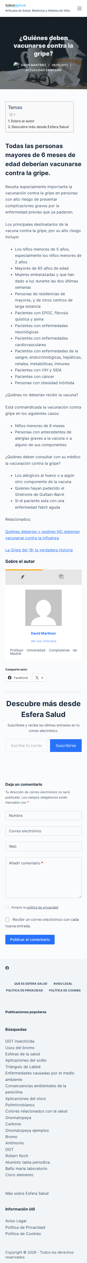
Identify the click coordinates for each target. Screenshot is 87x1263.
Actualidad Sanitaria (43, 70)
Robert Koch (16, 1155)
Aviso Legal (62, 983)
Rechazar (55, 1257)
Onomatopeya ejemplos (27, 1130)
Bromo (11, 1136)
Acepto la (34, 907)
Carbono (13, 1123)
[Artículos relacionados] (62, 577)
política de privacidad (42, 907)
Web (12, 846)
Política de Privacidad (24, 990)
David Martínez (43, 633)
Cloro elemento (19, 1174)
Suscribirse (66, 745)
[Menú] (79, 8)
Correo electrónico (25, 831)
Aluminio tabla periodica (27, 1162)
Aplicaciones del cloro (25, 1098)
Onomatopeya (18, 1117)
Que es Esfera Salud (30, 983)
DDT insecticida (19, 1041)
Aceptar (30, 1257)
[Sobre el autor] (24, 577)
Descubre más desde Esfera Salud (40, 127)
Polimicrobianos (20, 1104)
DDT (9, 1149)
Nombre (16, 815)
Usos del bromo (20, 1047)
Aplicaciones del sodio (26, 1060)
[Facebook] (7, 968)
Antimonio (14, 1142)
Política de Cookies (65, 990)
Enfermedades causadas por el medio (39, 1073)
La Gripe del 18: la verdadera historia (39, 549)
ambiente (13, 1079)
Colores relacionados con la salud (36, 1111)
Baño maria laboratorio (26, 1168)
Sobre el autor (23, 121)
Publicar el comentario (30, 939)
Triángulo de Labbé (23, 1066)
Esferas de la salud (22, 1053)
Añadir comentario (26, 863)
